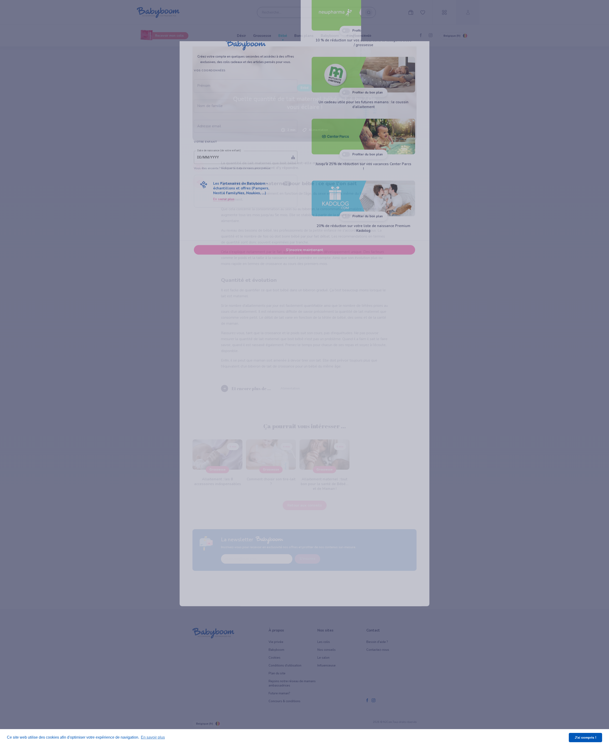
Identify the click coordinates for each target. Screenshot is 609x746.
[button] (245, 271)
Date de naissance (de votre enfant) (219, 230)
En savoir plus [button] (153, 737)
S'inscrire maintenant (304, 329)
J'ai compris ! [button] (585, 737)
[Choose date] (293, 237)
